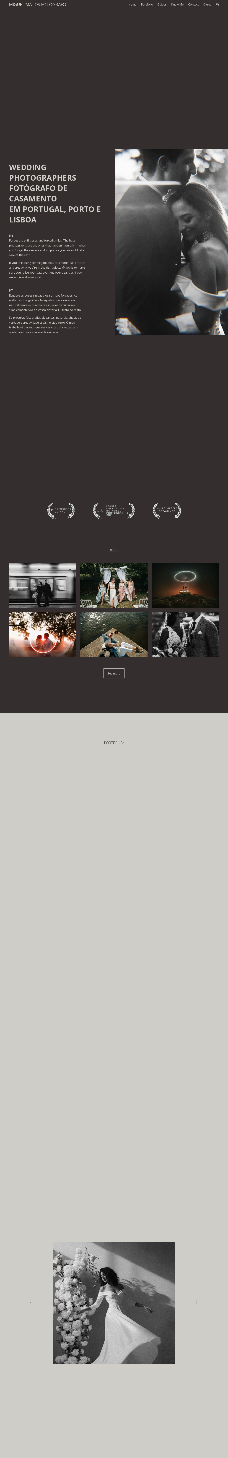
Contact (193, 4)
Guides (162, 4)
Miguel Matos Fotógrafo (37, 4)
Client (207, 4)
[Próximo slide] (197, 1303)
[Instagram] (217, 4)
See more (114, 673)
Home (132, 4)
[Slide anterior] (30, 1303)
